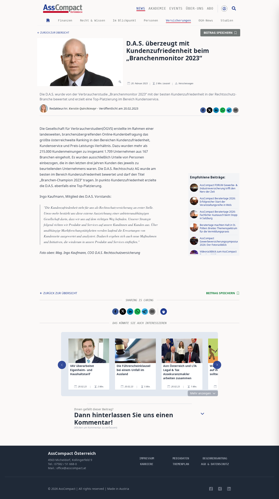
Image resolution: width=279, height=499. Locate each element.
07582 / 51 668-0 (65, 464)
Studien (227, 20)
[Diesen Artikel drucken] (163, 311)
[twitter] (209, 110)
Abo (210, 8)
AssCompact (67, 489)
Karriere (146, 464)
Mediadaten (181, 458)
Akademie (157, 8)
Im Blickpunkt (124, 20)
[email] (236, 110)
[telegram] (229, 110)
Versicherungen (178, 20)
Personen (151, 20)
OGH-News (206, 20)
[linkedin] (216, 110)
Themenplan (181, 464)
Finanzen (65, 20)
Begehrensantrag (215, 458)
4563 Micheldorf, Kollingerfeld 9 (70, 460)
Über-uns (194, 8)
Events (176, 8)
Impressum (146, 458)
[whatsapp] (222, 110)
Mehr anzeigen (200, 393)
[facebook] (203, 110)
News (140, 8)
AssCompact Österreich (72, 453)
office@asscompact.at (71, 468)
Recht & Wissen (92, 20)
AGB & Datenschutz (215, 464)
